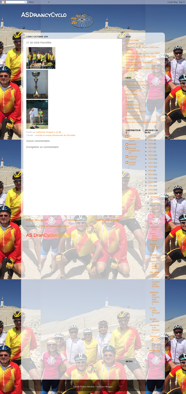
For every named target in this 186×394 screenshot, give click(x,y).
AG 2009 (154, 223)
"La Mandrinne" (155, 217)
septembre (154, 350)
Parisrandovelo (133, 119)
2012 (150, 182)
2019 (150, 155)
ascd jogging (131, 94)
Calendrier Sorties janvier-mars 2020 (143, 53)
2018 (150, 159)
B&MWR (132, 144)
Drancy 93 (130, 98)
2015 (150, 170)
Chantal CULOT (132, 163)
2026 (150, 136)
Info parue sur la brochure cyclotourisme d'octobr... (155, 280)
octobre (154, 209)
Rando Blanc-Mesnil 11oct (154, 237)
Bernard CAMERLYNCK (134, 150)
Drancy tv (130, 101)
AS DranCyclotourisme (134, 138)
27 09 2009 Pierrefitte (155, 311)
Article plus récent (37, 220)
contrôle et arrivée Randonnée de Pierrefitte (55, 135)
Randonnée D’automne (155, 339)
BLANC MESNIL (155, 320)
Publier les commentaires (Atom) (54, 226)
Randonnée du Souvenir (154, 328)
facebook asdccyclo (135, 81)
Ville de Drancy (133, 105)
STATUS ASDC (132, 40)
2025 (150, 140)
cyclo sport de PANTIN (136, 112)
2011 (150, 186)
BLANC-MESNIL (155, 256)
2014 (150, 174)
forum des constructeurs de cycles (141, 122)
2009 (150, 193)
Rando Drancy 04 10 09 (154, 248)
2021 (150, 151)
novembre (155, 203)
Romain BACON (133, 115)
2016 (150, 167)
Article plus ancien (107, 220)
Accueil (72, 220)
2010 (150, 190)
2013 (150, 178)
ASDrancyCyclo (44, 14)
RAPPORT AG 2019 (135, 44)
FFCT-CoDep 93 (133, 91)
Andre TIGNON (133, 108)
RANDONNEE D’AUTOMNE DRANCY (155, 298)
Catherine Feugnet (133, 157)
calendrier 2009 (154, 228)
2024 (150, 144)
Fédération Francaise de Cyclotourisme (137, 86)
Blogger (108, 387)
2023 (150, 147)
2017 (150, 163)
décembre (155, 197)
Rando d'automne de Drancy (154, 265)
